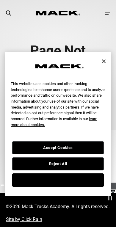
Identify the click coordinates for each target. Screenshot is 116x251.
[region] (58, 123)
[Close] (103, 61)
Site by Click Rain (24, 219)
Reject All (58, 163)
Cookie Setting (58, 180)
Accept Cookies (58, 147)
